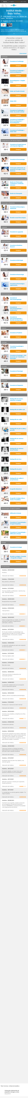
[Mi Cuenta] (2, 5)
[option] (14, 1092)
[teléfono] (6, 5)
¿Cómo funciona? (23, 53)
